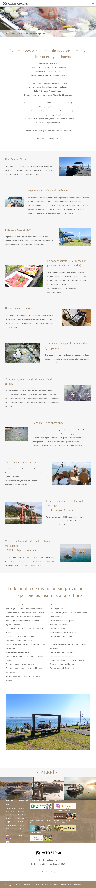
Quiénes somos (11, 808)
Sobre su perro (23, 811)
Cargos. (8, 822)
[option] (16, 788)
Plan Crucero (10, 811)
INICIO (8, 805)
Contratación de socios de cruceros (23, 818)
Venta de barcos (11, 825)
